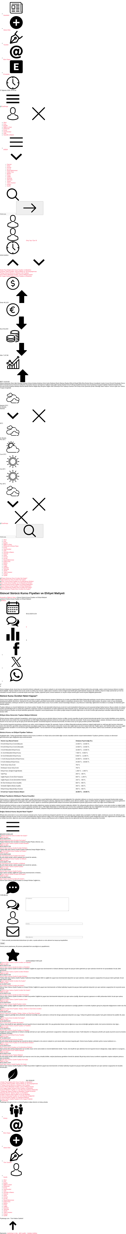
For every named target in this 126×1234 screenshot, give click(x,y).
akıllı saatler (22, 1233)
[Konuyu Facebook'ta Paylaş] (16, 654)
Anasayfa (3, 597)
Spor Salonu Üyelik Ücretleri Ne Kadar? (12, 879)
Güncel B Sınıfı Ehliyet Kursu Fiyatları (11, 1039)
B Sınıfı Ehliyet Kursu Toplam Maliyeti (11, 1055)
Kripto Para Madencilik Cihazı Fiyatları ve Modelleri (15, 270)
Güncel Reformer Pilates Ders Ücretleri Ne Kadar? (15, 589)
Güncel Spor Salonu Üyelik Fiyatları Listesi (13, 1004)
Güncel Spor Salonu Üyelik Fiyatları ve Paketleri (14, 1030)
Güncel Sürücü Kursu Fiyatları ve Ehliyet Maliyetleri (15, 586)
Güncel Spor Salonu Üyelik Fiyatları (11, 871)
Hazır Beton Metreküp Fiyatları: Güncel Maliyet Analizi (16, 274)
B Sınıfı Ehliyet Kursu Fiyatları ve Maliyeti (12, 863)
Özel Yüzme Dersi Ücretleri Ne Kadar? (11, 1022)
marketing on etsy (12, 1233)
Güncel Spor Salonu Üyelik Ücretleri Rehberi (13, 848)
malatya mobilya (32, 1233)
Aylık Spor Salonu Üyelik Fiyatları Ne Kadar (13, 1064)
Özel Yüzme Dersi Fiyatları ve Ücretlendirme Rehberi (16, 583)
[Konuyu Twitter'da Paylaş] (16, 668)
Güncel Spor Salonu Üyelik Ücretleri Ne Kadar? (14, 995)
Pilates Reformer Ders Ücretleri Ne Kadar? (13, 580)
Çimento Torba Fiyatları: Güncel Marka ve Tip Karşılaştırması (18, 271)
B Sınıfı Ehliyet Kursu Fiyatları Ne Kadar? (12, 855)
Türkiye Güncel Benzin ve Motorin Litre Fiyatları (14, 273)
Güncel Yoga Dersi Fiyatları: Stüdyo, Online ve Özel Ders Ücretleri (20, 1013)
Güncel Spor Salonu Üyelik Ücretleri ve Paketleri (15, 967)
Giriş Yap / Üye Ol (31, 240)
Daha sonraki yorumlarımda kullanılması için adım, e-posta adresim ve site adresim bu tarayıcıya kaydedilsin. (35, 940)
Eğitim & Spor (11, 597)
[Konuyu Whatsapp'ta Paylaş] (16, 681)
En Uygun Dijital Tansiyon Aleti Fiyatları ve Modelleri (16, 276)
